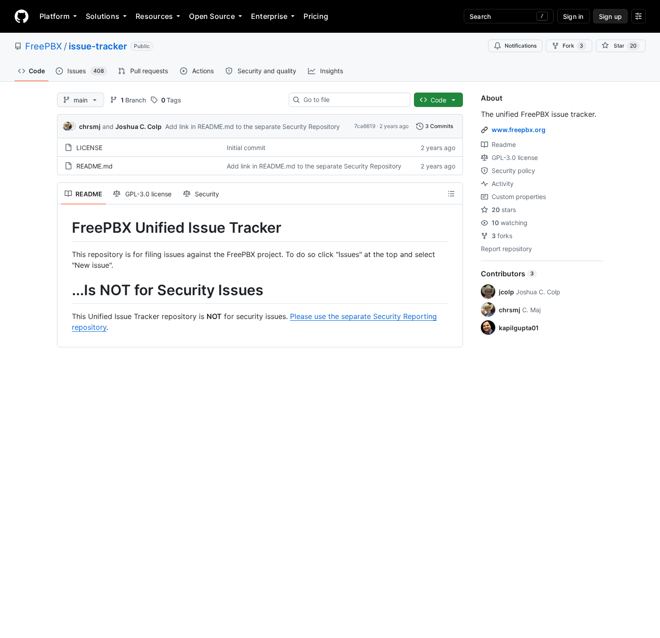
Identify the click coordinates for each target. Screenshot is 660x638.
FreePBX (43, 46)
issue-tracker (98, 46)
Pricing (316, 16)
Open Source (212, 16)
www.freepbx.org (519, 129)
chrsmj (90, 126)
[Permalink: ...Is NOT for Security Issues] (65, 290)
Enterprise (269, 16)
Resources (154, 16)
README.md (94, 166)
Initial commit (246, 147)
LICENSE (89, 147)
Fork (573, 45)
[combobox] (353, 99)
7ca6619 (364, 126)
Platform (55, 16)
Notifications (521, 45)
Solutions (102, 16)
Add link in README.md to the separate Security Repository (252, 126)
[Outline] (451, 193)
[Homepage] (21, 16)
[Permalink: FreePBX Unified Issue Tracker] (65, 228)
